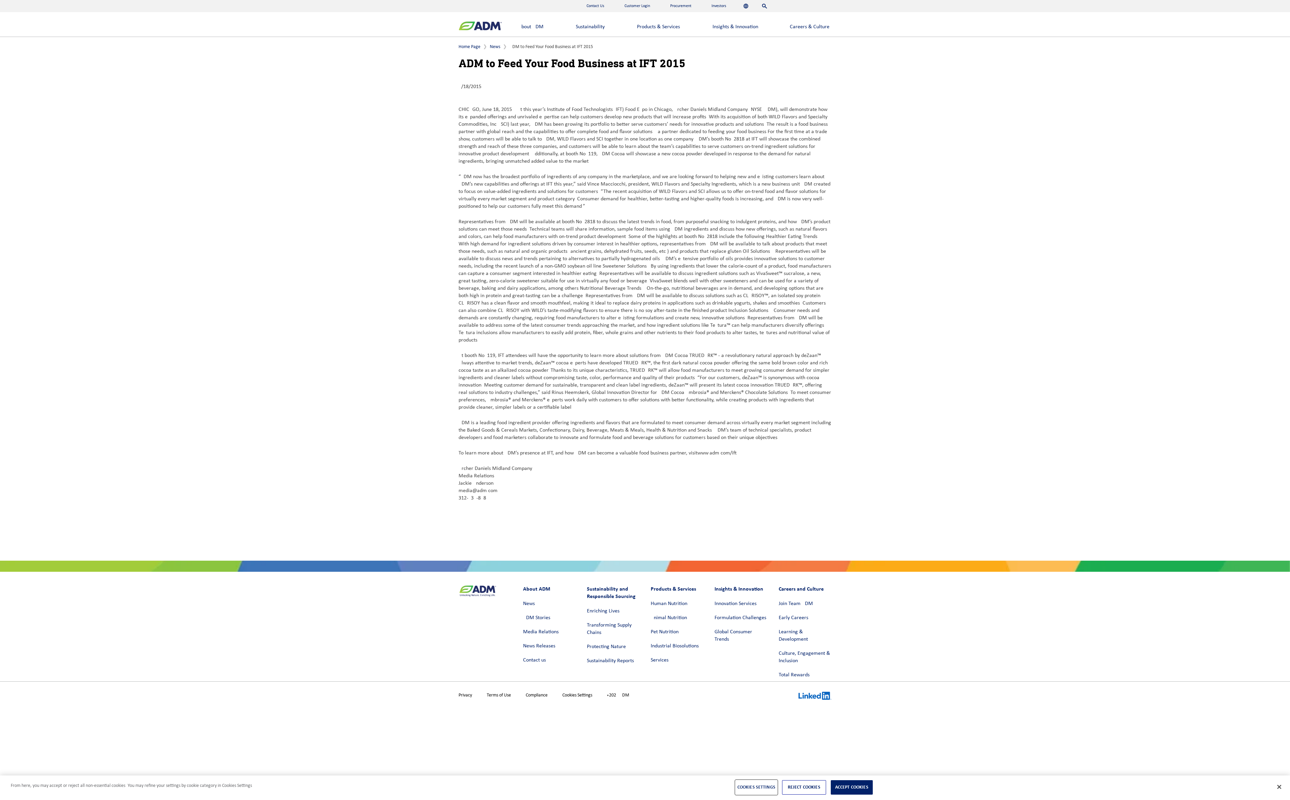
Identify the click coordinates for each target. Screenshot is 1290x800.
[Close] (1279, 786)
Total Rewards (794, 675)
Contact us (534, 660)
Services (660, 660)
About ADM (531, 27)
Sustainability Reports (610, 661)
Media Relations (541, 632)
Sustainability (590, 27)
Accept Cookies (851, 787)
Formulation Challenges (740, 618)
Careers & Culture (809, 27)
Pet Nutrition (665, 632)
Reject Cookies (804, 787)
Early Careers (793, 618)
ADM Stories (536, 618)
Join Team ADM (796, 603)
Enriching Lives (603, 611)
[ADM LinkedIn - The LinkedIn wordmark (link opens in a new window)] (815, 697)
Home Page (469, 46)
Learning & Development (793, 635)
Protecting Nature (606, 646)
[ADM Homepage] (480, 26)
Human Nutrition (669, 603)
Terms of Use (499, 695)
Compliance (537, 695)
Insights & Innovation (735, 27)
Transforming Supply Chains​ (609, 629)
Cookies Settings (577, 695)
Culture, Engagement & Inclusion (804, 657)
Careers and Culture (801, 589)
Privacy (465, 695)
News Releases (539, 646)
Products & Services (658, 27)
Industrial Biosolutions (675, 646)
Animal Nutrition (669, 618)
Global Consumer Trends (733, 635)
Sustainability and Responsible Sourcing (611, 592)
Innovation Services (736, 603)
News (495, 46)
